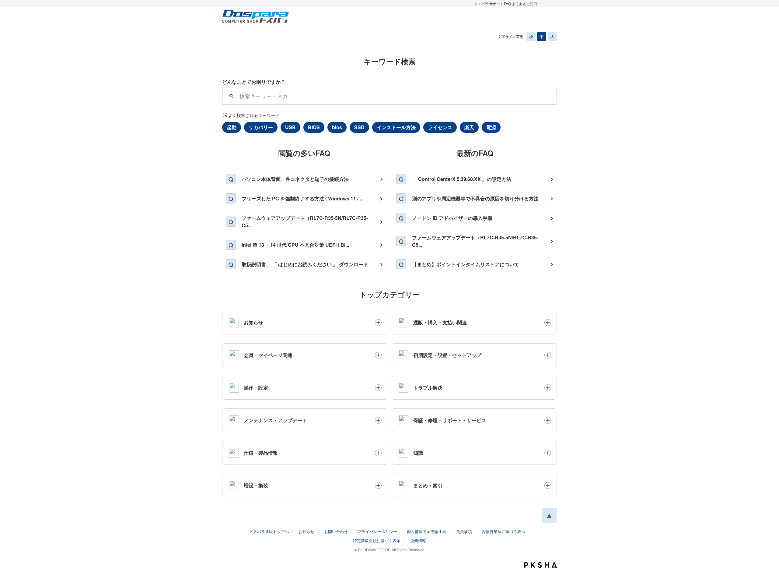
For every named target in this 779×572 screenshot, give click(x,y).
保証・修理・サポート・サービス (449, 420)
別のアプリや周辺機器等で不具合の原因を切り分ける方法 (475, 198)
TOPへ (549, 515)
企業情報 (418, 540)
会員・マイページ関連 (268, 354)
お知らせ (253, 322)
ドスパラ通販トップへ (269, 531)
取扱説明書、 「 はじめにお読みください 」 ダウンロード (305, 264)
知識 (418, 452)
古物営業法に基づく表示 (503, 531)
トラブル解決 (427, 387)
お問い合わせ (336, 531)
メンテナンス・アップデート (275, 420)
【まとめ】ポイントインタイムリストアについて (465, 264)
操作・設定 (256, 387)
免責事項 (464, 531)
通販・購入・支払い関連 (440, 322)
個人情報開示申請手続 (426, 531)
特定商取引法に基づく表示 (376, 540)
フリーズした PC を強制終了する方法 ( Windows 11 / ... (302, 198)
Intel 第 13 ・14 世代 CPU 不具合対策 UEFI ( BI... (295, 244)
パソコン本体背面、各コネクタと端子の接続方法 (295, 178)
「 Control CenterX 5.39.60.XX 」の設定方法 (461, 178)
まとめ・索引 (427, 485)
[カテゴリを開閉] (378, 322)
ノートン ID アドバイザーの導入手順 (452, 217)
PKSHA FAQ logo (540, 565)
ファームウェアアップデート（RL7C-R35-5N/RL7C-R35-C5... (305, 221)
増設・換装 (256, 485)
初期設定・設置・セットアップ (447, 354)
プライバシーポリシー (377, 531)
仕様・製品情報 (261, 452)
